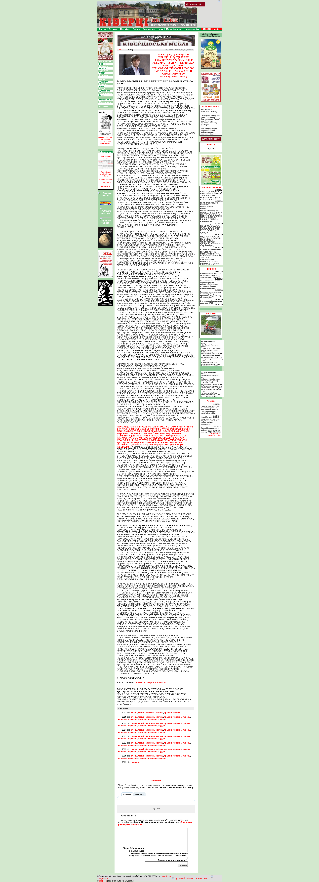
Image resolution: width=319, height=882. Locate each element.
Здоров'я (103, 71)
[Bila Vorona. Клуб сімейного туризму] (105, 306)
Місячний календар (105, 179)
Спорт (102, 73)
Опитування (105, 102)
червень (177, 713)
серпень (122, 719)
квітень (159, 713)
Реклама (113, 29)
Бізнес (102, 64)
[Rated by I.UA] (216, 878)
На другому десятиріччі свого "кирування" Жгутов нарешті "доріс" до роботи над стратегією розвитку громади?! (210, 120)
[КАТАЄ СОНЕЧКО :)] (211, 335)
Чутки (160, 29)
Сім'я (101, 86)
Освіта (102, 68)
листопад (152, 719)
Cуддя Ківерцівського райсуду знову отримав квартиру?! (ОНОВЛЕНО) (211, 430)
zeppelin (103, 881)
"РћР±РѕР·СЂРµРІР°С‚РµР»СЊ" (150, 682)
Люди (102, 88)
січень (134, 713)
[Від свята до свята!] (105, 205)
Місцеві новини (174, 29)
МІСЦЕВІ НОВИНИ (211, 187)
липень (186, 717)
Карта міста (105, 186)
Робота (136, 29)
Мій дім (102, 80)
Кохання (103, 84)
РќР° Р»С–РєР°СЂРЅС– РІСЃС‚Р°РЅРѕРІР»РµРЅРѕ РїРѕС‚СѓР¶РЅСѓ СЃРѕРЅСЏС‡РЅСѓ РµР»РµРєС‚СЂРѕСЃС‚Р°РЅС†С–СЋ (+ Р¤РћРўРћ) (213, 241)
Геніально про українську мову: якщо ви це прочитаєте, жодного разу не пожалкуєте (210, 294)
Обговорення (106, 100)
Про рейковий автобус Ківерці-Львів (106, 174)
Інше (101, 95)
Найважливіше (192, 29)
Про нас (102, 29)
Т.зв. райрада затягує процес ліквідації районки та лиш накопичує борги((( (209, 131)
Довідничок (106, 152)
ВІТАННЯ (103, 106)
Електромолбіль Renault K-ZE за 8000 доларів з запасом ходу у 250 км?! (211, 275)
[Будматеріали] (211, 102)
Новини (121, 50)
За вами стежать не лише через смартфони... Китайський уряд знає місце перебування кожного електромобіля (210, 284)
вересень (132, 719)
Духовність (104, 91)
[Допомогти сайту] (203, 6)
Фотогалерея (105, 93)
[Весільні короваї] (211, 185)
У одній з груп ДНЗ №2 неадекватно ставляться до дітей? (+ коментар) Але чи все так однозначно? (211, 420)
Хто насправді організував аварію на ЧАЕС (211, 302)
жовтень (142, 719)
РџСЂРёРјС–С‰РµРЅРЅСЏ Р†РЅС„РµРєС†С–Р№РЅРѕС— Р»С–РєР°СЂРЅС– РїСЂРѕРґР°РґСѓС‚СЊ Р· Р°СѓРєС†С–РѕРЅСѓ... (211, 195)
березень (150, 713)
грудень (162, 719)
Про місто (125, 29)
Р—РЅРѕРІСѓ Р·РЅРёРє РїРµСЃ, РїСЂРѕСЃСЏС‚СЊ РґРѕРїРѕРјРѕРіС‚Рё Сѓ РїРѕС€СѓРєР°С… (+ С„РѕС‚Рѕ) (211, 229)
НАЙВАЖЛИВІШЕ (211, 106)
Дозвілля (103, 82)
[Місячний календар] (105, 247)
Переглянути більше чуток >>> (214, 434)
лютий (141, 713)
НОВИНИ (211, 269)
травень (168, 713)
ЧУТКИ (210, 401)
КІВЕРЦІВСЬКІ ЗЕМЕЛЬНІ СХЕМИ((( (209, 111)
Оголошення (149, 29)
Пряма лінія (105, 62)
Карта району (106, 183)
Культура (103, 75)
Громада (103, 66)
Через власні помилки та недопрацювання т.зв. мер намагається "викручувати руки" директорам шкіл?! (210, 409)
